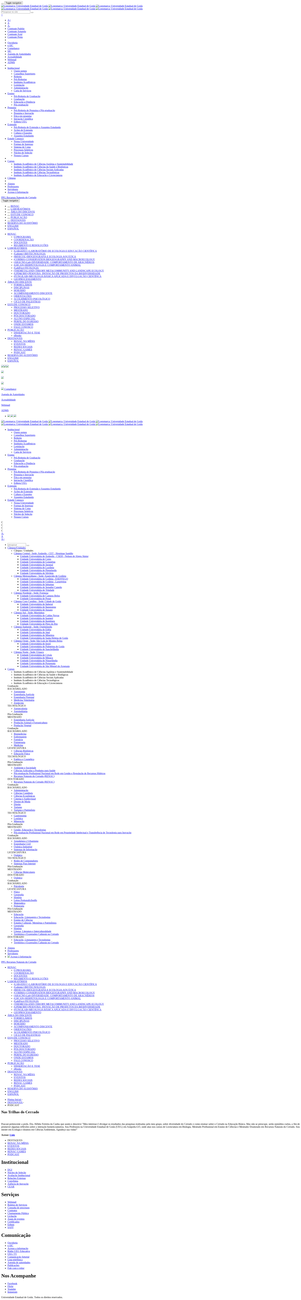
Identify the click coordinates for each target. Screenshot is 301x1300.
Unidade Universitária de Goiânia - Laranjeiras (43, 581)
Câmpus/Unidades (17, 547)
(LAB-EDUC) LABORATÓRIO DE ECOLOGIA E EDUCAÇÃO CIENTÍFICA (55, 251)
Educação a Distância (24, 102)
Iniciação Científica (23, 118)
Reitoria (18, 76)
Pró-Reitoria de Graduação (27, 96)
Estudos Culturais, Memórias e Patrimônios (35, 922)
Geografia (19, 894)
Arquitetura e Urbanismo (26, 841)
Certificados (13, 1221)
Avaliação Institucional (19, 1175)
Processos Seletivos (23, 150)
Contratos (12, 1210)
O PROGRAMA (22, 236)
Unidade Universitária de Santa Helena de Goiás (44, 638)
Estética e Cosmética (24, 759)
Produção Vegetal (22, 725)
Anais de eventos (16, 1219)
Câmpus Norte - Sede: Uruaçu (29, 652)
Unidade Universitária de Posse (35, 598)
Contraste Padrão (16, 28)
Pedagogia (19, 906)
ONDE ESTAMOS (23, 324)
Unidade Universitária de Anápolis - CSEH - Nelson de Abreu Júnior (54, 556)
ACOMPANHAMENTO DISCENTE (33, 293)
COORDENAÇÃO (24, 239)
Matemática (19, 903)
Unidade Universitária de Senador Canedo (41, 587)
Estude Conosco (16, 138)
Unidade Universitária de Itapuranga (38, 607)
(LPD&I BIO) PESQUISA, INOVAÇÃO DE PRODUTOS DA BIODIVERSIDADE (57, 273)
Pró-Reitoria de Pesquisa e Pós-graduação (34, 110)
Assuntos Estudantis (24, 135)
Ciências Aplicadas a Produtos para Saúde (34, 770)
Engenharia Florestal (24, 697)
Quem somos (20, 71)
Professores (13, 186)
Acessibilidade (15, 56)
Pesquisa (12, 107)
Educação (19, 914)
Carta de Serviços (22, 90)
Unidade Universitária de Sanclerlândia (39, 649)
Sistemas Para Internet (25, 863)
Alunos (11, 183)
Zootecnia (19, 703)
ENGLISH (13, 225)
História (18, 897)
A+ (9, 20)
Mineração (19, 821)
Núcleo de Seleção (23, 152)
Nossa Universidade (24, 141)
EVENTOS (20, 344)
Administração (21, 87)
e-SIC (10, 45)
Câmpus (12, 178)
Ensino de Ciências (23, 920)
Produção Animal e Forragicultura (30, 722)
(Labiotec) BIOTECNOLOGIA (30, 253)
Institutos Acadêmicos (24, 82)
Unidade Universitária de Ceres (35, 559)
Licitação (12, 1216)
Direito (17, 804)
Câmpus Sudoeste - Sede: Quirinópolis (33, 626)
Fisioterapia (19, 742)
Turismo (18, 807)
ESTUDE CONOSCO (22, 214)
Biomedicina (20, 734)
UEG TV (12, 1254)
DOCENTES (20, 242)
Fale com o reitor (16, 1268)
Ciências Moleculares (24, 872)
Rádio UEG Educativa (19, 1251)
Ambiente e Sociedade (25, 767)
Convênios (13, 1181)
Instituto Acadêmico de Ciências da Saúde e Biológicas (41, 166)
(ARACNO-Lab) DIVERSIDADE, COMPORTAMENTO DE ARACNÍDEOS (54, 262)
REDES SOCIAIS (23, 346)
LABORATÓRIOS (20, 209)
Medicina (18, 745)
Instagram (12, 1292)
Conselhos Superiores (24, 73)
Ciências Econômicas (24, 796)
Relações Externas (17, 1178)
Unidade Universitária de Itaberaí (36, 604)
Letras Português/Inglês (25, 900)
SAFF (11, 1227)
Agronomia (19, 691)
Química (18, 855)
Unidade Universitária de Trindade (37, 590)
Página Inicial (15, 1099)
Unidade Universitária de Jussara (36, 609)
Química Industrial (23, 846)
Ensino (11, 93)
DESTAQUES (18, 220)
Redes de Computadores (26, 860)
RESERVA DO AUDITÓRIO (23, 223)
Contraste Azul (15, 34)
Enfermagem (20, 736)
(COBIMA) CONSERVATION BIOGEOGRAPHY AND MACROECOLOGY (54, 259)
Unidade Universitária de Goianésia (37, 562)
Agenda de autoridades (19, 1262)
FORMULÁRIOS (23, 284)
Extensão (12, 124)
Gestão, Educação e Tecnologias (30, 829)
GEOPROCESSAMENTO (27, 279)
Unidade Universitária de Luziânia (37, 567)
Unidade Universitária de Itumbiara (37, 621)
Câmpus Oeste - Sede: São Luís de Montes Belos (38, 641)
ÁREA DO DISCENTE (23, 211)
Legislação (19, 85)
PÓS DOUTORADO (25, 315)
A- (9, 25)
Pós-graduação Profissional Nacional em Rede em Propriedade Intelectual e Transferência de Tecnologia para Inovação (72, 832)
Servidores (13, 189)
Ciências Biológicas (23, 750)
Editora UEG (20, 121)
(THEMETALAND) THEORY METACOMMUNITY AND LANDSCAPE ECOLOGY (59, 270)
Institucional (14, 68)
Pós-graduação (21, 104)
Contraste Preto (15, 37)
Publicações (13, 1265)
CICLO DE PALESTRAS (27, 301)
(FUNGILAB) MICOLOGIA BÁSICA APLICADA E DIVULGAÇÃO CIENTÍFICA (57, 276)
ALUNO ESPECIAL (24, 318)
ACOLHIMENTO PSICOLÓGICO (32, 299)
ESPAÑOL (13, 228)
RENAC (15, 206)
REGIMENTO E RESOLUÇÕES (31, 245)
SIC (9, 51)
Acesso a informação (18, 1248)
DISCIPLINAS (21, 287)
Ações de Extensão (23, 130)
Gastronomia (20, 815)
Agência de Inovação (18, 1184)
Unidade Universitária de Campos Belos (40, 595)
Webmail (12, 59)
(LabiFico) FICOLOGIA (26, 267)
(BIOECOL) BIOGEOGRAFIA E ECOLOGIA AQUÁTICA (45, 256)
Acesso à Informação (18, 192)
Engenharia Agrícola (24, 694)
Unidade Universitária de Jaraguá (36, 564)
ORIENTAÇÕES (23, 296)
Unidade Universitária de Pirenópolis (38, 570)
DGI (10, 1169)
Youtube (12, 1289)
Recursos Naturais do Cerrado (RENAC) (34, 776)
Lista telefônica (15, 1259)
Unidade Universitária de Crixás (36, 655)
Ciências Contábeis (23, 793)
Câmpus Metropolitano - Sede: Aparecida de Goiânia (40, 576)
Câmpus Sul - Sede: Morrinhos (29, 612)
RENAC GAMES (23, 349)
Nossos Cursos (21, 155)
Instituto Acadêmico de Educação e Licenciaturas (38, 175)
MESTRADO (21, 310)
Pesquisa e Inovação (24, 113)
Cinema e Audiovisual (25, 798)
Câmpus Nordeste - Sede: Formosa (31, 593)
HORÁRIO (20, 290)
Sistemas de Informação (25, 849)
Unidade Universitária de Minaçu (36, 657)
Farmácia (18, 739)
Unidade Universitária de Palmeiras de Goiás (42, 646)
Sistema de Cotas (22, 147)
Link (12, 1135)
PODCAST (20, 352)
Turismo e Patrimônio (24, 810)
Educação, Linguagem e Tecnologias (32, 917)
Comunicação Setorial (18, 1257)
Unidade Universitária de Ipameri (36, 618)
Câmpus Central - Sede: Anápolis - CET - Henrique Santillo (43, 553)
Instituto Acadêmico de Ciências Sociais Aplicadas (39, 169)
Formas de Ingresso (23, 144)
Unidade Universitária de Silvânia (36, 573)
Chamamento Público (18, 1213)
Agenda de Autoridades (19, 54)
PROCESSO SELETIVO (27, 307)
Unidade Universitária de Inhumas (37, 584)
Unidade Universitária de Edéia (35, 629)
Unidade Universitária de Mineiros (37, 635)
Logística (18, 818)
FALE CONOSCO (23, 327)
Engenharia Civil (22, 844)
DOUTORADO (22, 313)
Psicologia (19, 886)
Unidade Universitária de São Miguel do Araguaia (45, 666)
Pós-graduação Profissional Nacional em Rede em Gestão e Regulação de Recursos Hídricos (59, 773)
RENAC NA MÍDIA (24, 341)
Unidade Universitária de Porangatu (37, 663)
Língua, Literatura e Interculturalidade (32, 931)
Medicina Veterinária (24, 700)
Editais (11, 1224)
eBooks (17, 335)
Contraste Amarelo (17, 31)
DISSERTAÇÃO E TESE (27, 332)
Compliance (13, 48)
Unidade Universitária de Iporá (35, 643)
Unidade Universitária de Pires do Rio (39, 624)
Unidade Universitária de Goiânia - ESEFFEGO (44, 578)
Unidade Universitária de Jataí (35, 632)
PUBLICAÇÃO (19, 217)
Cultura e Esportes (23, 133)
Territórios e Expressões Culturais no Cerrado (36, 934)
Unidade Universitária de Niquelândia (39, 660)
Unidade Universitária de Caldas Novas (39, 615)
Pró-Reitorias (20, 79)
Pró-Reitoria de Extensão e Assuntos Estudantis (37, 127)
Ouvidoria (13, 42)
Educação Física (22, 753)
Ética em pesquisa (23, 116)
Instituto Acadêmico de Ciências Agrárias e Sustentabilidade (43, 164)
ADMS (11, 62)
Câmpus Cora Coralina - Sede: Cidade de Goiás (37, 601)
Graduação (19, 99)
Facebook (12, 1283)
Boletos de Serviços (17, 1204)
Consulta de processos (18, 1207)
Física (17, 891)
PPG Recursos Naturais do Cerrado (18, 197)
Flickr (10, 1286)
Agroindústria (20, 711)
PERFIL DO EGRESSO (26, 321)
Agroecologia (20, 708)
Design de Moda (22, 801)
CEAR (11, 1186)
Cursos (11, 161)
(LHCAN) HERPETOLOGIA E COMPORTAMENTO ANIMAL (47, 265)
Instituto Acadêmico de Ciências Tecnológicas (36, 172)
